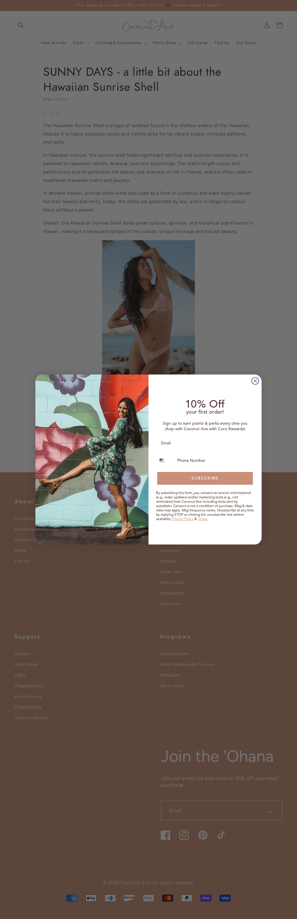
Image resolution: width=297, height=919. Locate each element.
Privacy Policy (182, 519)
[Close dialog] (255, 380)
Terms (202, 519)
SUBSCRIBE (205, 478)
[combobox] (165, 460)
